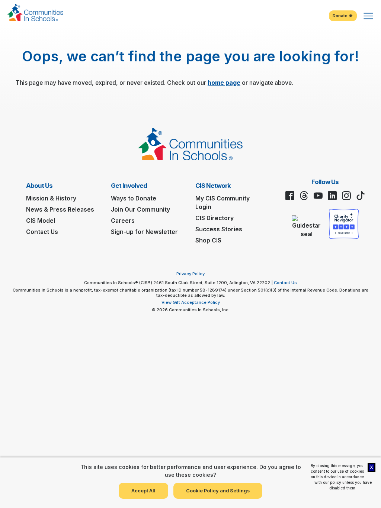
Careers (123, 220)
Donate (341, 15)
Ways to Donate (133, 198)
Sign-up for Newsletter (144, 231)
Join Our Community (140, 209)
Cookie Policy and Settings (218, 490)
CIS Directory (214, 218)
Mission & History (51, 198)
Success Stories (218, 229)
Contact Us (42, 231)
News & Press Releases (60, 209)
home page (224, 82)
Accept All (143, 490)
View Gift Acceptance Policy (190, 302)
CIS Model (40, 220)
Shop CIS (208, 240)
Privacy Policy (190, 273)
